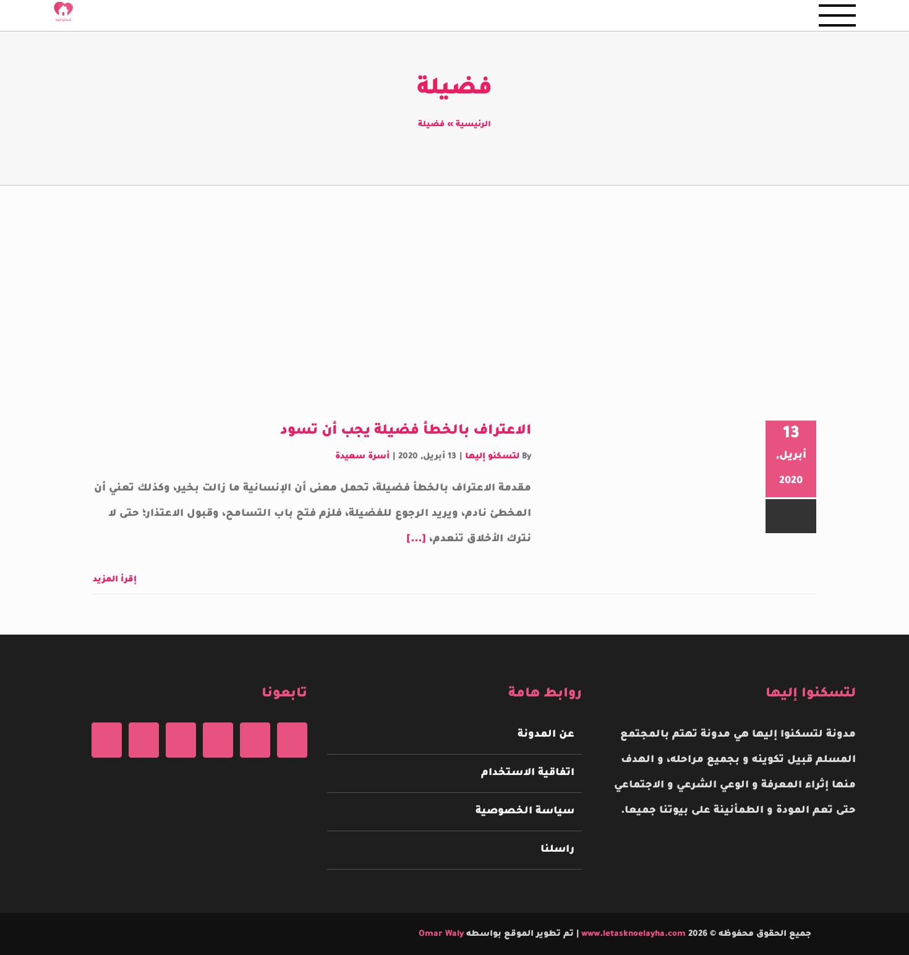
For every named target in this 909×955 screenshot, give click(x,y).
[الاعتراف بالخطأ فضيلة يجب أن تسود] (646, 486)
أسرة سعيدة (362, 456)
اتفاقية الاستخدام (527, 773)
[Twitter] (255, 740)
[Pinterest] (181, 740)
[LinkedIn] (107, 740)
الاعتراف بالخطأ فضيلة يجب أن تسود (405, 431)
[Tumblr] (144, 740)
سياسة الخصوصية (525, 811)
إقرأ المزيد (116, 580)
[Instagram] (218, 740)
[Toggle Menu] (837, 15)
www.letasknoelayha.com (632, 934)
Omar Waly (441, 934)
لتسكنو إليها (492, 456)
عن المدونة (546, 734)
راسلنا (557, 849)
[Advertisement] (454, 278)
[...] (416, 539)
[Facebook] (292, 740)
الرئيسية (473, 125)
